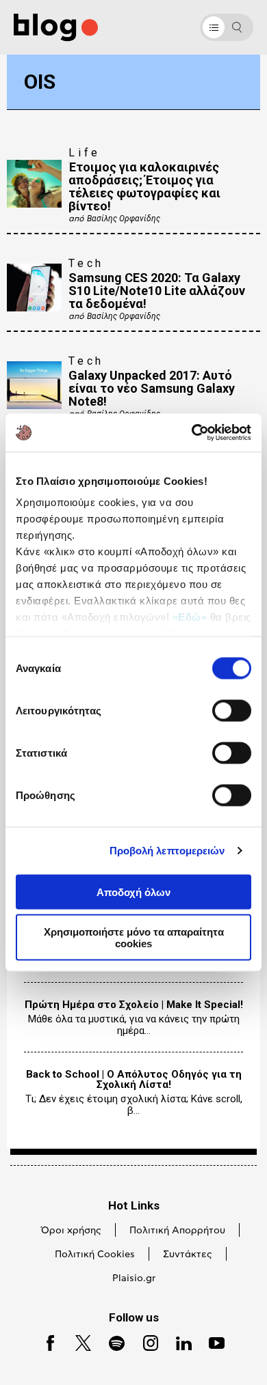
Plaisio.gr (133, 1278)
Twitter (77, 1341)
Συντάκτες (187, 1254)
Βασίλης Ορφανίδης (123, 218)
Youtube (211, 1341)
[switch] (231, 710)
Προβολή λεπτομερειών (167, 850)
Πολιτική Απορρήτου (177, 1230)
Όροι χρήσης (71, 1230)
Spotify (110, 1341)
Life (84, 152)
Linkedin (178, 1341)
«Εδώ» (190, 617)
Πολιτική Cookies (95, 1254)
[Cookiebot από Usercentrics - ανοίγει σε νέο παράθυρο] (192, 433)
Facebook (45, 1341)
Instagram (145, 1341)
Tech (86, 263)
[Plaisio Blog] (56, 28)
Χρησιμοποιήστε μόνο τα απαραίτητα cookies (134, 937)
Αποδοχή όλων (133, 891)
